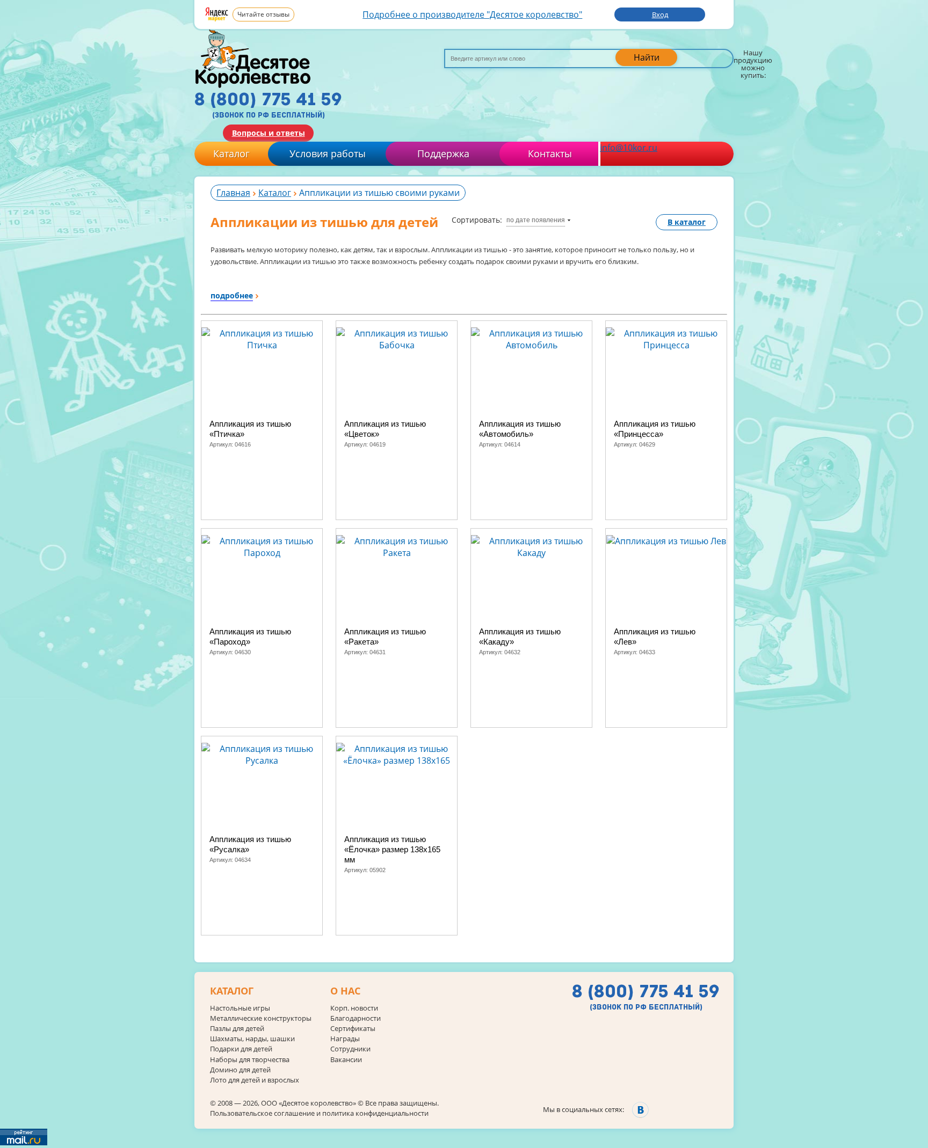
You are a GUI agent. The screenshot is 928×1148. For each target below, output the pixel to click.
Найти (646, 57)
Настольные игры (240, 1008)
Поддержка (443, 153)
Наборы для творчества (249, 1060)
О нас (345, 991)
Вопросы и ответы (268, 133)
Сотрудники (350, 1049)
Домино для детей (240, 1070)
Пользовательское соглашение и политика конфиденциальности (319, 1113)
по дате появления (535, 220)
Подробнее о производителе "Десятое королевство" (472, 14)
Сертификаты (352, 1029)
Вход (660, 14)
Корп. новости (354, 1008)
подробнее (232, 295)
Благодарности (355, 1018)
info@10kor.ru (628, 147)
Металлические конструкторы (260, 1018)
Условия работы (327, 153)
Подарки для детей (241, 1049)
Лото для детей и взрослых (254, 1080)
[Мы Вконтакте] (640, 1109)
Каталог (231, 153)
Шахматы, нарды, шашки (252, 1039)
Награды (345, 1039)
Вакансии (346, 1060)
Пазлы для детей (237, 1029)
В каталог (687, 222)
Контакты (550, 153)
